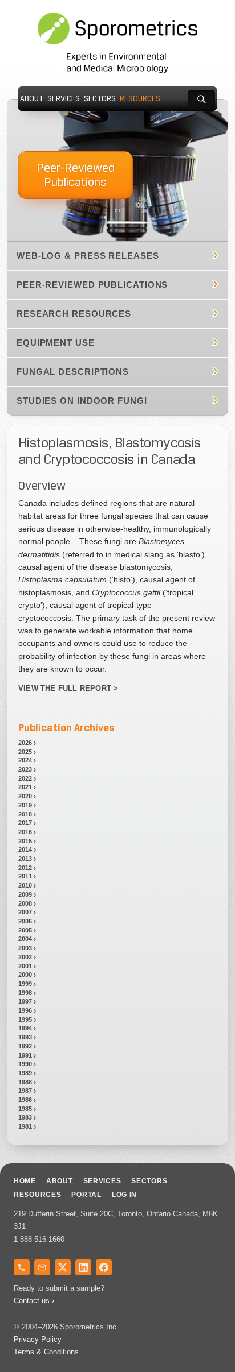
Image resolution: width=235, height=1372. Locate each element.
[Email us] (42, 1267)
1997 (25, 1001)
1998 (25, 992)
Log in (124, 1195)
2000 (25, 974)
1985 (25, 1108)
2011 (25, 876)
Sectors (100, 98)
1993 (25, 1037)
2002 (25, 957)
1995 (25, 1019)
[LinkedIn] (83, 1267)
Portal (86, 1195)
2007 (25, 912)
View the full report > (68, 688)
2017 (25, 822)
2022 (25, 778)
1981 (25, 1126)
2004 (25, 938)
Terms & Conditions (46, 1352)
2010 (25, 885)
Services (63, 98)
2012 (25, 867)
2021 (25, 787)
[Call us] (22, 1267)
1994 (25, 1028)
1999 (25, 983)
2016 (25, 831)
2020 (25, 796)
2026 (25, 742)
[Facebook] (104, 1267)
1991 (25, 1055)
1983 (25, 1117)
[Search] (201, 99)
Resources (140, 98)
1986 (25, 1099)
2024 (25, 760)
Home (25, 1181)
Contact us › (34, 1300)
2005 (25, 930)
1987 (25, 1090)
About (31, 98)
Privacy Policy (38, 1339)
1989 (25, 1073)
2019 (25, 805)
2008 (25, 903)
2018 (25, 814)
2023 (25, 769)
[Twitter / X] (63, 1267)
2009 (25, 894)
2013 (25, 858)
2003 (25, 947)
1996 (25, 1010)
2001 (25, 966)
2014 (25, 849)
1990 (25, 1063)
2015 (25, 841)
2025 (25, 751)
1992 (25, 1046)
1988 (25, 1082)
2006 (25, 921)
